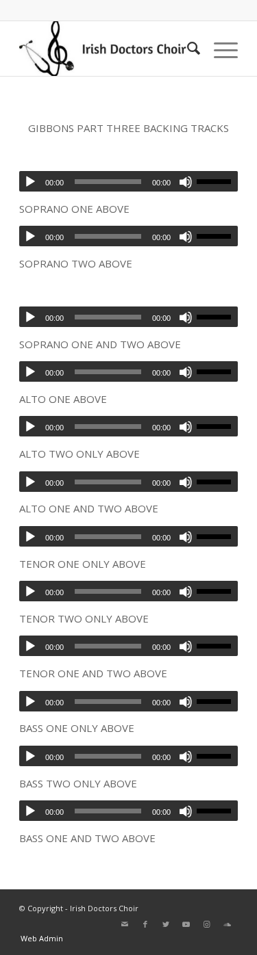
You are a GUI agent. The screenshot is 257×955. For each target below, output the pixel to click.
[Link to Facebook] (145, 924)
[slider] (217, 181)
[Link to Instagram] (207, 924)
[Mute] (186, 182)
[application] (128, 181)
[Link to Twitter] (166, 924)
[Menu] (219, 48)
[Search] (186, 48)
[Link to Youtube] (186, 924)
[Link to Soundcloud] (227, 924)
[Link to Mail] (124, 924)
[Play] (30, 182)
